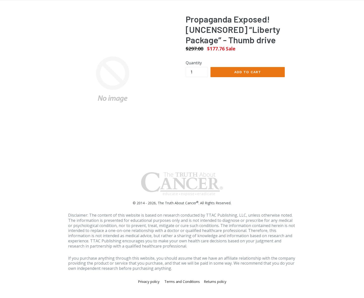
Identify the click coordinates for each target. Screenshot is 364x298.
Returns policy (215, 281)
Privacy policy (148, 281)
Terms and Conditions (182, 281)
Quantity (194, 63)
